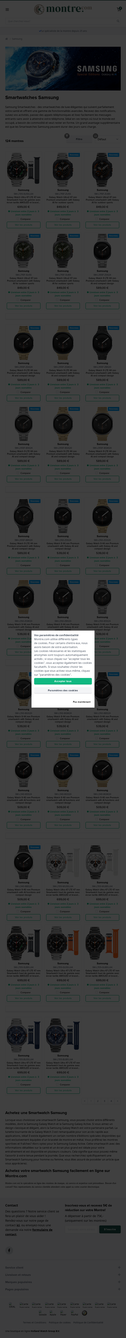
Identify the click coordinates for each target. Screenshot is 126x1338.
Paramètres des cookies (63, 690)
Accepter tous (63, 681)
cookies (42, 643)
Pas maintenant (82, 702)
